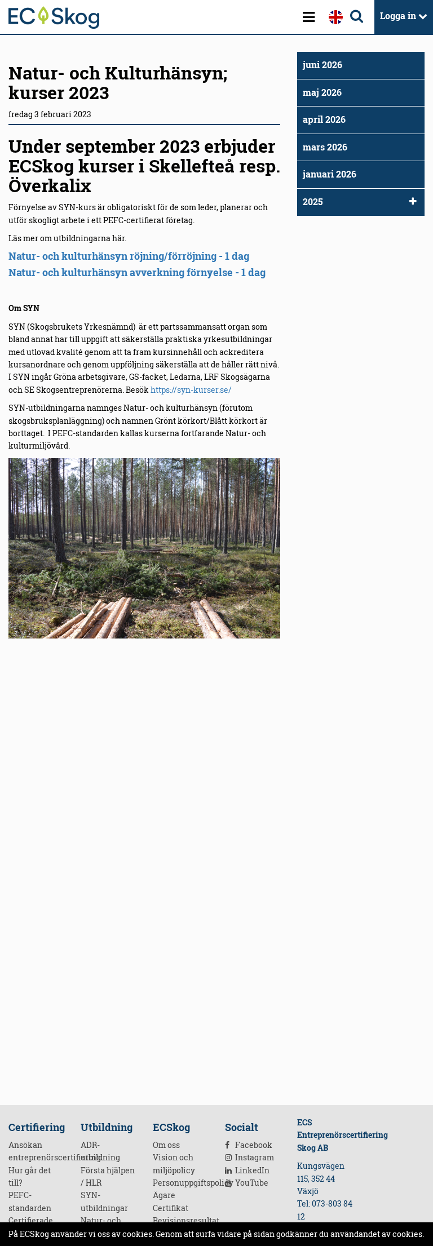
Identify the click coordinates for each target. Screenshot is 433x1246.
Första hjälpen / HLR (108, 1176)
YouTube (250, 1182)
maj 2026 (322, 92)
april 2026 (324, 119)
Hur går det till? (29, 1176)
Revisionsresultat (180, 1220)
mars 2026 (325, 147)
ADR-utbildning (100, 1151)
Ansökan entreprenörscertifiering (36, 1151)
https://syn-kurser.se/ (191, 389)
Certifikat (170, 1208)
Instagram (253, 1157)
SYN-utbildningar (104, 1201)
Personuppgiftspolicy (180, 1182)
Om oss (166, 1144)
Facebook (252, 1144)
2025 (313, 202)
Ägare (164, 1195)
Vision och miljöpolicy (174, 1163)
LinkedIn (251, 1170)
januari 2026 (329, 174)
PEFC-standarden (29, 1201)
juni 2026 (322, 65)
